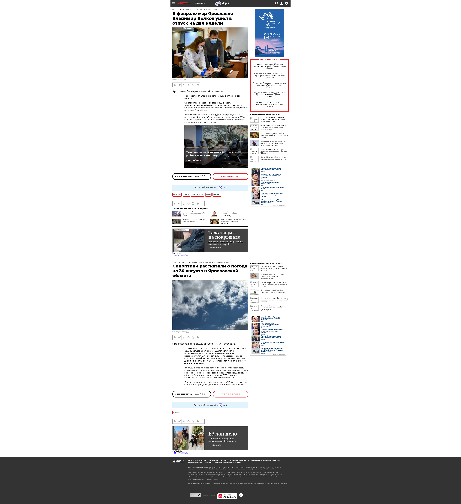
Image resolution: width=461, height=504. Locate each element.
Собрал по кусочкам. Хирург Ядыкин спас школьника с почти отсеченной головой (274, 300)
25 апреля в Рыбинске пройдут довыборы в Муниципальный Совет (194, 214)
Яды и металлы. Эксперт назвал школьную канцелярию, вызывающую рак (272, 276)
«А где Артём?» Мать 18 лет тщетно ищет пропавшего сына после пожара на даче (274, 127)
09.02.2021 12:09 (178, 10)
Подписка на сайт (195, 463)
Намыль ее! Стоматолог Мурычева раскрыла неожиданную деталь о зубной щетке (273, 308)
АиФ (187, 332)
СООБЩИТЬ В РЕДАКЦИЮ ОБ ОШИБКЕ (228, 463)
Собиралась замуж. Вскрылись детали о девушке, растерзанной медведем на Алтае (273, 119)
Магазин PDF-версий (238, 460)
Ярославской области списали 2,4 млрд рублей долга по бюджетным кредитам (269, 76)
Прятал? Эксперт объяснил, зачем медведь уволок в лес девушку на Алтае (273, 159)
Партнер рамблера (209, 495)
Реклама (224, 460)
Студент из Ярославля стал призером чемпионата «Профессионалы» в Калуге (269, 85)
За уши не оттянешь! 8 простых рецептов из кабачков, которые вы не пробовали (274, 135)
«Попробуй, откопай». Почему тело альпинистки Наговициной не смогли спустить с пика (274, 143)
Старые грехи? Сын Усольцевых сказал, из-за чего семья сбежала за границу (274, 268)
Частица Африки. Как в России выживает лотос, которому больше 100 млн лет (274, 151)
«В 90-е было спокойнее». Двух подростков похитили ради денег (273, 291)
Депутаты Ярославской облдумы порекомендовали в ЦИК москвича (233, 221)
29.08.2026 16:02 (178, 262)
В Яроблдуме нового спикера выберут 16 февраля (194, 220)
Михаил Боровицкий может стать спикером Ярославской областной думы (233, 214)
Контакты (208, 463)
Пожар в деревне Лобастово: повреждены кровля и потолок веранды (269, 104)
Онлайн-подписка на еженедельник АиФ (264, 460)
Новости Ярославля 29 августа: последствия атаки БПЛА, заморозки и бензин (269, 66)
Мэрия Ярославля (179, 79)
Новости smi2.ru (180, 255)
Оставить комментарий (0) (230, 176)
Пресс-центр (213, 460)
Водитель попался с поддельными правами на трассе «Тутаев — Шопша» (269, 95)
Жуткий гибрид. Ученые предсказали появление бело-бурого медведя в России (274, 284)
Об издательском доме (197, 460)
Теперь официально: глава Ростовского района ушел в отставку (212, 154)
